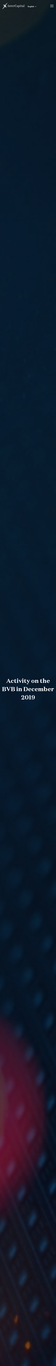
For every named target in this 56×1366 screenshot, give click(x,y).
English (31, 6)
